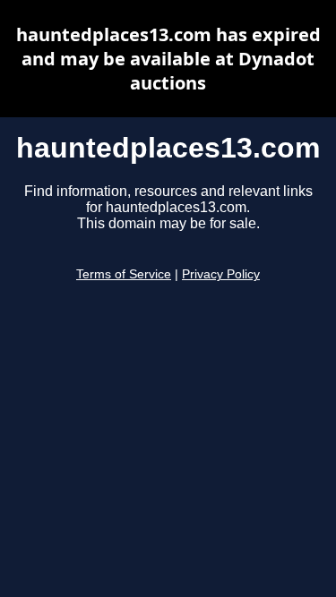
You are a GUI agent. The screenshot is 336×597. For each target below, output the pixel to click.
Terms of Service (123, 274)
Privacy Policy (221, 274)
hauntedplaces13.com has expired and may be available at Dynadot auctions (168, 58)
